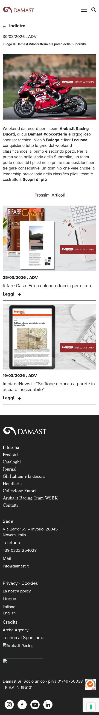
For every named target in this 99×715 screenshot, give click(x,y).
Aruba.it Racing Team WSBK (30, 498)
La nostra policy (17, 591)
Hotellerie (12, 483)
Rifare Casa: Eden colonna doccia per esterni (48, 286)
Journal (10, 469)
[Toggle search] (93, 9)
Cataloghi (12, 462)
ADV (32, 36)
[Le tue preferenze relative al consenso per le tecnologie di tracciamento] (91, 707)
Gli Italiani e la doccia (24, 476)
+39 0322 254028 (20, 550)
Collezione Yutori (19, 490)
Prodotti (10, 454)
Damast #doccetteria (47, 134)
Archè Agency (16, 629)
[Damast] (18, 10)
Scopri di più (35, 179)
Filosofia (11, 447)
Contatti (10, 505)
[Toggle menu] (84, 9)
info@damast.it (16, 566)
